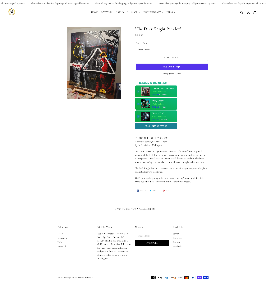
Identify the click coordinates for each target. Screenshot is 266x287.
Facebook (61, 246)
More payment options (172, 73)
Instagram (62, 237)
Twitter (61, 242)
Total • (156, 126)
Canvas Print (142, 43)
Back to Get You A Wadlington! (135, 209)
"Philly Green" (158, 101)
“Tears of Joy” (158, 113)
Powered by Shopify (85, 277)
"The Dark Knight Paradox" (163, 88)
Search (60, 233)
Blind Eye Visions (70, 277)
